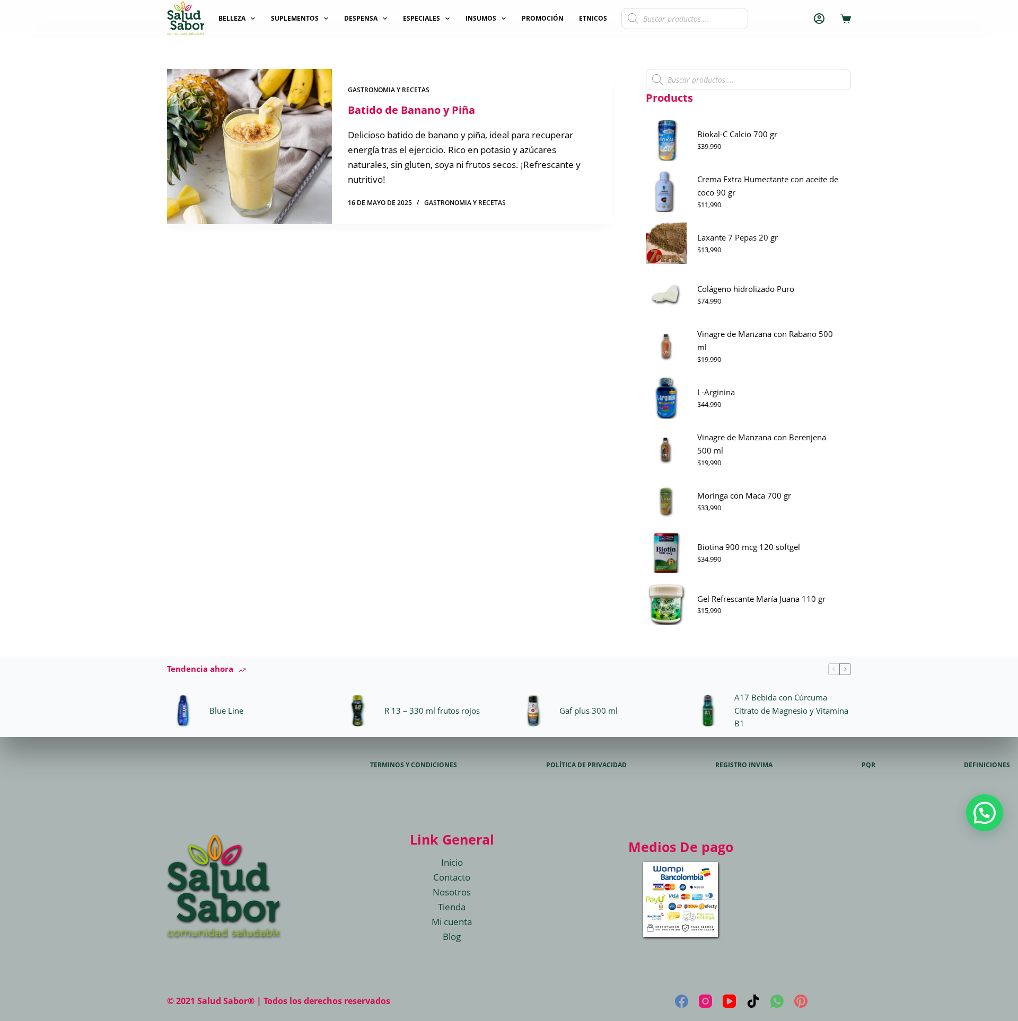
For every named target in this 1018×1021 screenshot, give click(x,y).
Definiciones (987, 765)
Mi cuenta (452, 922)
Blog (452, 936)
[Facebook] (681, 1001)
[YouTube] (729, 1001)
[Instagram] (705, 1001)
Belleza (231, 18)
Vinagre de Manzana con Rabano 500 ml (765, 340)
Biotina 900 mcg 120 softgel (748, 546)
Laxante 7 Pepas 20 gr (737, 237)
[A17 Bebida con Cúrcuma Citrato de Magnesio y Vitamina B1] (708, 710)
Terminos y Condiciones (413, 765)
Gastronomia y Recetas (388, 89)
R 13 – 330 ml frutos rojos (432, 710)
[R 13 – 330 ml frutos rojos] (358, 710)
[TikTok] (753, 1001)
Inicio (452, 862)
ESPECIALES (421, 18)
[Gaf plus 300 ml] (533, 710)
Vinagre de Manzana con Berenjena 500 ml (761, 444)
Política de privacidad (586, 765)
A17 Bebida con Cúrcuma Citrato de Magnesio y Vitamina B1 (791, 710)
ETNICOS (593, 18)
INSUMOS (481, 18)
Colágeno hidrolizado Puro (745, 288)
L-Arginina (716, 392)
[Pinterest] (801, 1001)
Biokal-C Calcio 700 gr (737, 134)
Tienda (452, 907)
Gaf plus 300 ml (588, 710)
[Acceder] (819, 18)
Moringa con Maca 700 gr (744, 495)
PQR (868, 765)
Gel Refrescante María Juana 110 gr (761, 598)
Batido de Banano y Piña (411, 110)
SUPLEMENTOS (295, 18)
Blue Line (226, 710)
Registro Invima (744, 765)
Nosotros (452, 892)
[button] (984, 812)
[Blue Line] (183, 710)
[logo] (185, 18)
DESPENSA (361, 18)
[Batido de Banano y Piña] (249, 146)
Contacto (451, 877)
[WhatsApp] (777, 1001)
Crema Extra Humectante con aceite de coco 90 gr (767, 186)
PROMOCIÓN (543, 18)
